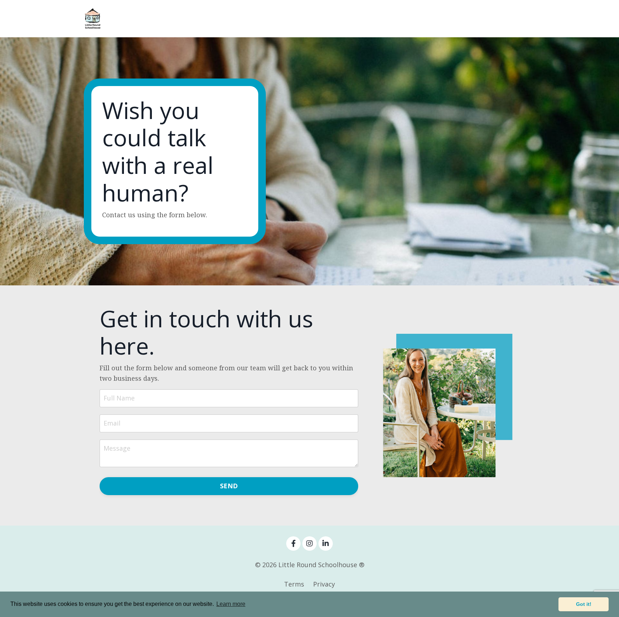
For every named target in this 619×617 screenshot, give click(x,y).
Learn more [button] (230, 604)
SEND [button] (229, 485)
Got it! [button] (583, 604)
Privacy (324, 584)
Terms (294, 584)
